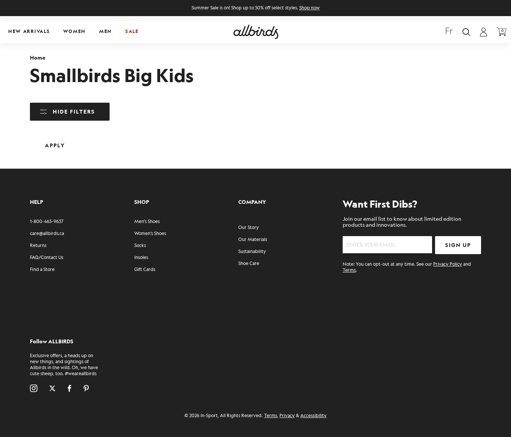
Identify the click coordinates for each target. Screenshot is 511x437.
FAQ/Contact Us (46, 257)
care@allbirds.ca (47, 233)
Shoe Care (248, 263)
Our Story (248, 227)
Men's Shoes (147, 221)
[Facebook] (69, 388)
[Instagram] (33, 388)
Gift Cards (144, 269)
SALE (132, 31)
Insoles (141, 257)
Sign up (458, 245)
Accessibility (313, 415)
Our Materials (252, 239)
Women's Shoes (150, 233)
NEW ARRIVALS (29, 31)
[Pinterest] (86, 388)
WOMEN (74, 31)
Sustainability (252, 251)
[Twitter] (52, 388)
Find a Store (42, 269)
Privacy (287, 415)
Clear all (107, 139)
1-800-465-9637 (46, 221)
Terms (349, 270)
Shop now (309, 8)
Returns (38, 245)
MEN (105, 31)
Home (37, 58)
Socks (140, 245)
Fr (449, 31)
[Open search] (466, 32)
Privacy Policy (447, 264)
